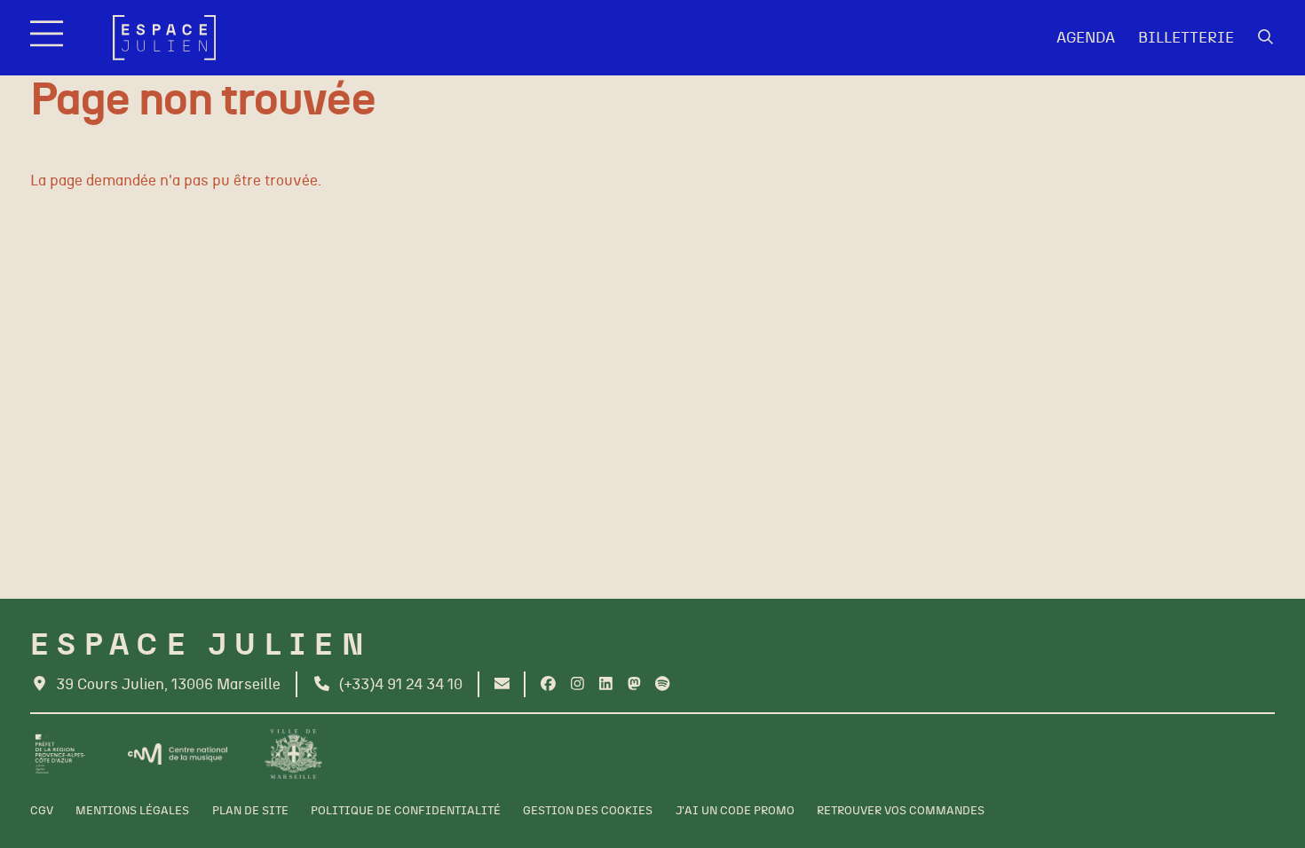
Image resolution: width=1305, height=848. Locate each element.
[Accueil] (164, 37)
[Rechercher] (1265, 37)
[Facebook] (548, 684)
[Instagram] (577, 684)
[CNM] (177, 754)
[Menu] (48, 37)
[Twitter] (634, 684)
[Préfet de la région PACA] (60, 754)
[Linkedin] (606, 684)
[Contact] (502, 684)
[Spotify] (662, 684)
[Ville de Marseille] (293, 754)
